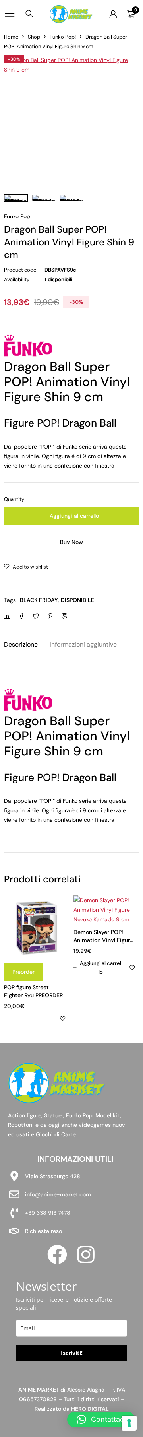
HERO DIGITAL (90, 1408)
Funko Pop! (63, 36)
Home (11, 36)
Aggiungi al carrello (74, 515)
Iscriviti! (72, 1353)
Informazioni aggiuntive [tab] (83, 644)
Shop (34, 36)
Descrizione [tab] (21, 644)
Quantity (14, 499)
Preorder (23, 971)
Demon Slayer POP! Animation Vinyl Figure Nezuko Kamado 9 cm (103, 940)
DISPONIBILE (77, 600)
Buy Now (71, 542)
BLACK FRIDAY (39, 600)
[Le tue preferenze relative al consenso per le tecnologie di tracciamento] (129, 1423)
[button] (97, 968)
